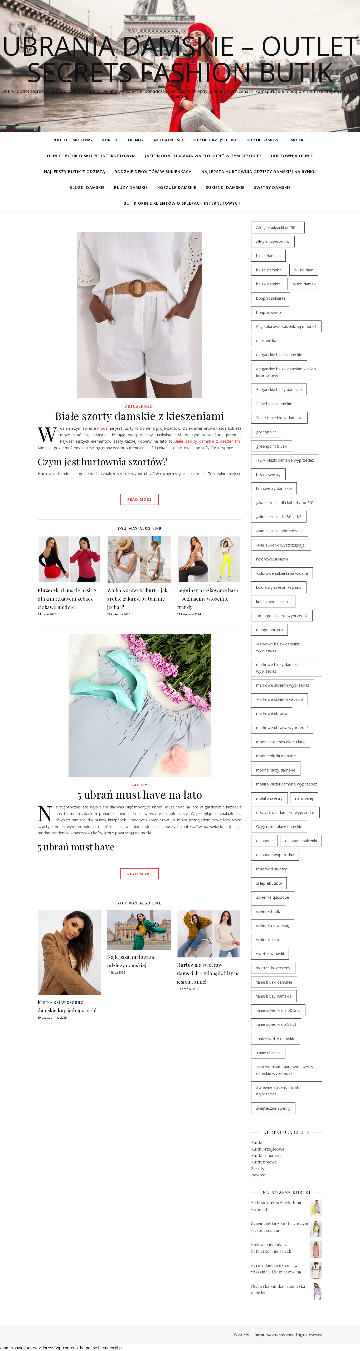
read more (139, 499)
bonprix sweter (270, 312)
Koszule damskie (176, 187)
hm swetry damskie (274, 488)
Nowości (258, 1174)
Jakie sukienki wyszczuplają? (281, 545)
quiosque (264, 840)
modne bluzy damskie (275, 770)
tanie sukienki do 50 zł (276, 1024)
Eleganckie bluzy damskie (279, 389)
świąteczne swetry (273, 1108)
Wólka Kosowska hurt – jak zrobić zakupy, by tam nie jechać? (137, 598)
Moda (297, 139)
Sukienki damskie (225, 187)
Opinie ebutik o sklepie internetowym (91, 155)
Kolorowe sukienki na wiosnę (282, 573)
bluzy (183, 813)
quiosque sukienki (301, 840)
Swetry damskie (272, 187)
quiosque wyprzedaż (275, 854)
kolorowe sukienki (272, 559)
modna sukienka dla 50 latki (280, 741)
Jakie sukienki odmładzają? (279, 530)
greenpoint (266, 431)
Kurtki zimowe (264, 139)
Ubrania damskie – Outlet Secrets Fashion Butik (180, 58)
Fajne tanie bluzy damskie (279, 417)
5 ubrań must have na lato (139, 794)
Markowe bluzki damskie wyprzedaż (278, 647)
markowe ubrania (271, 713)
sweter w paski (270, 953)
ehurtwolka (266, 340)
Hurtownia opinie (292, 155)
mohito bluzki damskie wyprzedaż (286, 784)
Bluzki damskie (87, 187)
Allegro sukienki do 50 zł (278, 227)
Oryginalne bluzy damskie (279, 826)
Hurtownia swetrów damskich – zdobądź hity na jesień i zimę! (208, 973)
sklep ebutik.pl (269, 883)
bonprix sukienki (270, 298)
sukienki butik (268, 911)
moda (102, 428)
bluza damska (268, 255)
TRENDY (135, 139)
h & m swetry (268, 474)
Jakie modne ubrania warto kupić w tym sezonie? (203, 155)
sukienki (135, 813)
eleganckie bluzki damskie (279, 354)
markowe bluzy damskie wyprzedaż (278, 668)
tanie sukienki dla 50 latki (278, 1010)
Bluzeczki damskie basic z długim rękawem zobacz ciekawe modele (67, 598)
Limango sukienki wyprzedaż (282, 615)
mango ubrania (269, 629)
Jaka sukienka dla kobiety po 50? (285, 502)
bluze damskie (269, 269)
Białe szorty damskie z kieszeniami (139, 416)
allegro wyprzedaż (273, 241)
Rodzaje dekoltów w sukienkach (153, 171)
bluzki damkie (268, 283)
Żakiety (257, 1168)
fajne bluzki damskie (274, 403)
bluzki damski (304, 283)
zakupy (140, 785)
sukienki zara (267, 939)
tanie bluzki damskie (274, 982)
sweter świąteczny (273, 967)
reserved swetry (271, 868)
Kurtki (110, 139)
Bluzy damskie (131, 187)
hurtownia (185, 447)
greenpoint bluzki (271, 446)
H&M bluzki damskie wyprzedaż (285, 460)
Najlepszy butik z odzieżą (74, 171)
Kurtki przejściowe (215, 139)
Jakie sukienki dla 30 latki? (278, 516)
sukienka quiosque (272, 897)
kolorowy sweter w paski (278, 587)
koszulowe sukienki (273, 601)
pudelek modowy (72, 139)
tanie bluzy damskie (274, 996)
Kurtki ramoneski (266, 1155)
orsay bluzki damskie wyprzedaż (285, 812)
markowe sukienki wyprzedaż (282, 685)
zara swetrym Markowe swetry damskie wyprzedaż (284, 1070)
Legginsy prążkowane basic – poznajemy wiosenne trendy (208, 598)
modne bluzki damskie (276, 755)
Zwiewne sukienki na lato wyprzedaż (278, 1090)
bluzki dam (303, 269)
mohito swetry (269, 798)
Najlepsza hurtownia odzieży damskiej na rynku (258, 171)
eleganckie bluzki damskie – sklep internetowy (286, 372)
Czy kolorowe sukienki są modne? (286, 326)
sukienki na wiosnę (272, 925)
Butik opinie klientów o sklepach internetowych (182, 203)
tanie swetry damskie (275, 1038)
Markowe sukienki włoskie (279, 699)
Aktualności (168, 139)
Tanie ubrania (268, 1052)
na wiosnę (304, 798)
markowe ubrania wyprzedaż (282, 727)
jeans (234, 826)
